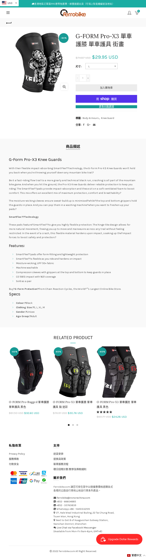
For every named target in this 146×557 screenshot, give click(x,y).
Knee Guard (107, 118)
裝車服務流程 (60, 464)
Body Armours (90, 118)
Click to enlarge (64, 86)
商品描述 (73, 147)
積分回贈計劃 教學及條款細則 (69, 469)
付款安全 (14, 464)
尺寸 (78, 66)
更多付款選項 (106, 106)
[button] (105, 412)
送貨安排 (58, 453)
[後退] (9, 22)
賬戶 (129, 12)
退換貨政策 (59, 458)
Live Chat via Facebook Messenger (76, 527)
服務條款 (14, 458)
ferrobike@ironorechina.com (73, 497)
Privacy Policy (17, 453)
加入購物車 (106, 87)
